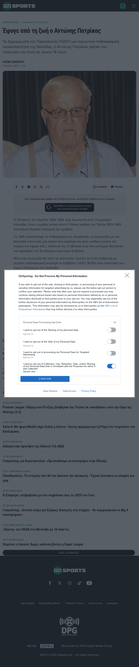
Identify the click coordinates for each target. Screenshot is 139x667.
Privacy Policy (88, 391)
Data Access (69, 391)
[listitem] (69, 322)
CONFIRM (45, 379)
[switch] (111, 330)
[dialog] (69, 333)
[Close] (128, 276)
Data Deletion (50, 391)
